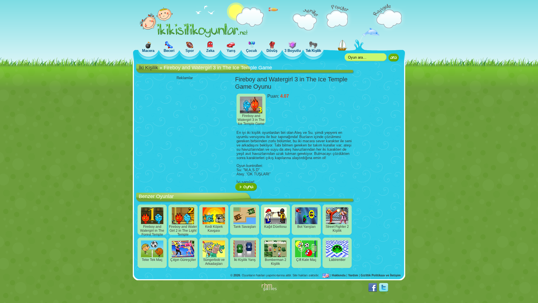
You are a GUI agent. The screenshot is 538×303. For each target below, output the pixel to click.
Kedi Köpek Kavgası (214, 229)
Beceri (169, 51)
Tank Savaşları (244, 227)
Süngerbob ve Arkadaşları (214, 262)
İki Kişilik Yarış (245, 260)
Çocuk (251, 51)
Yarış (231, 51)
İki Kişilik (148, 67)
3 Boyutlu (292, 51)
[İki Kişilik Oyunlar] (194, 36)
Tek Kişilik (313, 51)
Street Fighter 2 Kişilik (337, 229)
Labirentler (337, 260)
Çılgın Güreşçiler (183, 260)
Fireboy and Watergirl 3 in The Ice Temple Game (251, 119)
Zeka (210, 51)
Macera (148, 51)
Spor (189, 51)
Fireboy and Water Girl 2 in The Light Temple (183, 230)
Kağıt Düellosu (275, 227)
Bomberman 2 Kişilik (275, 262)
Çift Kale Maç (306, 260)
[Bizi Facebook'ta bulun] (372, 291)
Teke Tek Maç (152, 260)
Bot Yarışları (306, 227)
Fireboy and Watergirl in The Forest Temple (152, 230)
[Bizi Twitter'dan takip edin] (383, 291)
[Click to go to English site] (326, 275)
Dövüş (271, 51)
